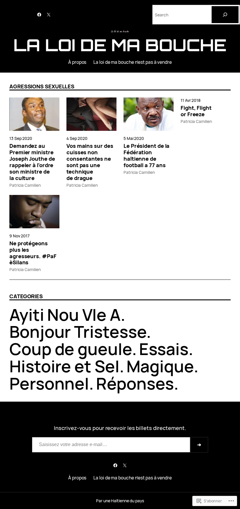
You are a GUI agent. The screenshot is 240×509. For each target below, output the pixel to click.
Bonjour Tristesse (77, 331)
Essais (163, 348)
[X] (48, 14)
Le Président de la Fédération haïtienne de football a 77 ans (146, 155)
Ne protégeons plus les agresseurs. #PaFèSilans (32, 253)
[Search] (225, 14)
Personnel (49, 383)
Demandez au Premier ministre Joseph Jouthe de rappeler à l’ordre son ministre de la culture (32, 162)
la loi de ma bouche (119, 45)
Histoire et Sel (64, 366)
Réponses (135, 383)
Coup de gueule (70, 348)
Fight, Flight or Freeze (196, 110)
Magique (160, 366)
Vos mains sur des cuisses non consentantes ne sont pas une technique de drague (89, 162)
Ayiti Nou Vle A (65, 314)
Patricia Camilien (24, 185)
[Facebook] (39, 14)
